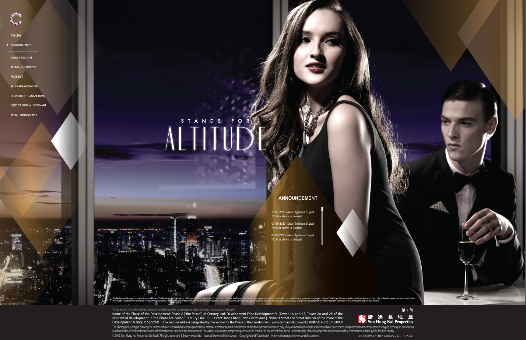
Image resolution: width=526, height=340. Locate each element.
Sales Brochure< (21, 55)
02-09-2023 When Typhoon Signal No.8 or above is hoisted (293, 237)
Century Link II (15, 21)
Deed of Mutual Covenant (28, 103)
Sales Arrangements (24, 83)
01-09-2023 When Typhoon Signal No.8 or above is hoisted (293, 226)
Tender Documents (24, 64)
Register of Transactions (28, 93)
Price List (17, 74)
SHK (383, 319)
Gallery (16, 33)
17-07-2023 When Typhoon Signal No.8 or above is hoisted (293, 214)
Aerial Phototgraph (24, 112)
